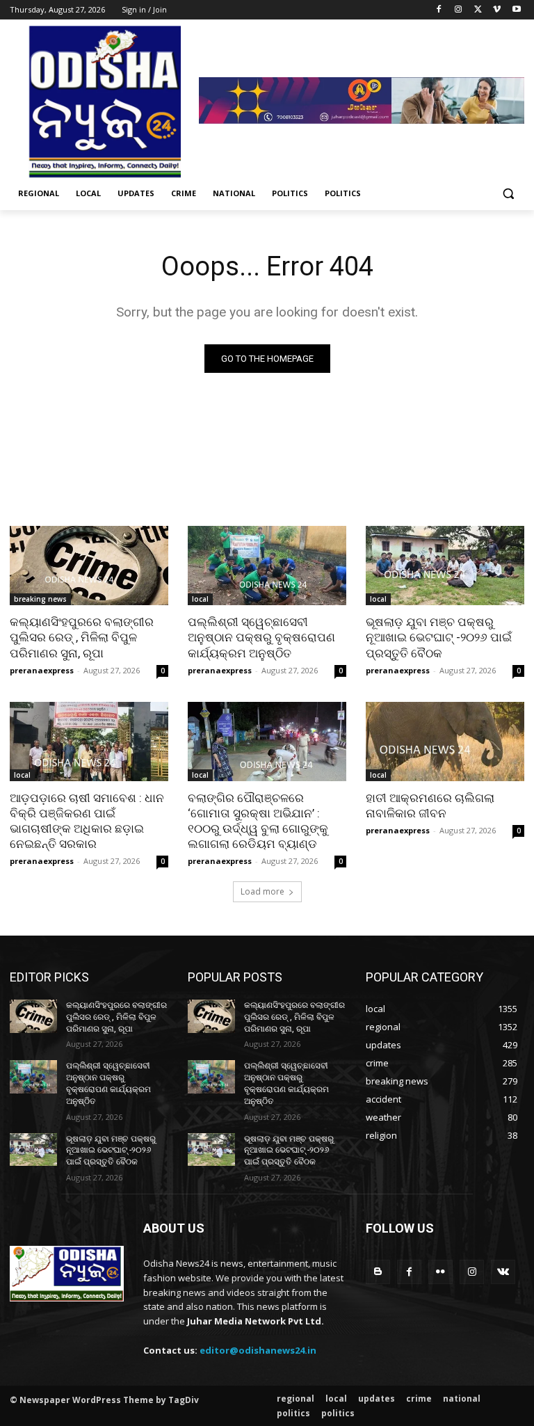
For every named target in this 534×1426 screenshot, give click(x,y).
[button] (508, 193)
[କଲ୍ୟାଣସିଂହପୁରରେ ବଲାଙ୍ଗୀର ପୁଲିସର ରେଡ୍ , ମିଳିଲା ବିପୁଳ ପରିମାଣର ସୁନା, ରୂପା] (89, 565)
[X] (478, 10)
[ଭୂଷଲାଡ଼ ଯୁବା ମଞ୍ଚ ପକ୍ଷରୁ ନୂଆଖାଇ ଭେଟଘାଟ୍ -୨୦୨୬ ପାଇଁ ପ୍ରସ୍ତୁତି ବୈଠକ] (445, 565)
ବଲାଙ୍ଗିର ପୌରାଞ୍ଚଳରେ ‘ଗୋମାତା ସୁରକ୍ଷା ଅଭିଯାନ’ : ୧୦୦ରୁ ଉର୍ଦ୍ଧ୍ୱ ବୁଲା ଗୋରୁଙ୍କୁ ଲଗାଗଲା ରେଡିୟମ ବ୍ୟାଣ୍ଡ (258, 821)
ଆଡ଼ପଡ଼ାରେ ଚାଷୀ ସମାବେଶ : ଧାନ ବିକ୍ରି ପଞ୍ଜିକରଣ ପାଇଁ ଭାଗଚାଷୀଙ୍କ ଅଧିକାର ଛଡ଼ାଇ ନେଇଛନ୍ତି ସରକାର (87, 821)
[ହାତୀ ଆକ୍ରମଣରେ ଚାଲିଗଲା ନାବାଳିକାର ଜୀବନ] (445, 741)
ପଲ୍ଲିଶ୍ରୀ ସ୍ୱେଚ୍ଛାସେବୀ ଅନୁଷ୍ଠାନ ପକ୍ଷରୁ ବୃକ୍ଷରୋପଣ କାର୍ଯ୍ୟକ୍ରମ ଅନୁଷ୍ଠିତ (261, 637)
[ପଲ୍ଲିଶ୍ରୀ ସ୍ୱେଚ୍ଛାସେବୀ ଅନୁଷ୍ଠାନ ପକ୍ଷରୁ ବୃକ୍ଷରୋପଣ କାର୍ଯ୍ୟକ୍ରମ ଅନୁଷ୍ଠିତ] (267, 565)
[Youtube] (516, 10)
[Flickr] (440, 1272)
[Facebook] (439, 10)
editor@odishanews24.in (258, 1350)
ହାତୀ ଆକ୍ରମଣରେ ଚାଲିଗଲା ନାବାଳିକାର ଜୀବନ (430, 805)
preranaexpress (42, 670)
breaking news (40, 599)
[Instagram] (459, 10)
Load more (262, 891)
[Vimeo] (497, 10)
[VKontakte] (503, 1272)
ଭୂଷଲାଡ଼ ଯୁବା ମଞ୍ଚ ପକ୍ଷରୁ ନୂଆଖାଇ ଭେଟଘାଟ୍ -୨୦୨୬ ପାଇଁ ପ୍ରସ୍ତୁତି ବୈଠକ (439, 637)
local (200, 599)
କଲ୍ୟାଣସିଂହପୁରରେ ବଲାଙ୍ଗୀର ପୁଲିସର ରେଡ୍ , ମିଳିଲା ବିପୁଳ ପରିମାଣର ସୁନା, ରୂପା (82, 637)
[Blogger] (378, 1272)
